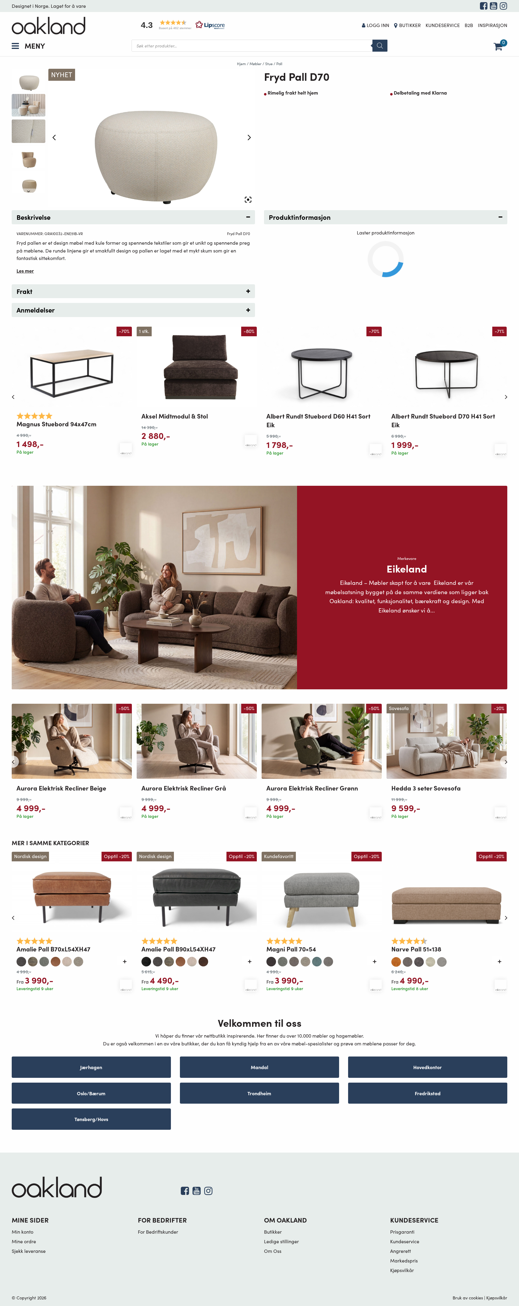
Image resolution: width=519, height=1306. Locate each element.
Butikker (410, 25)
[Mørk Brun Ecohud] (203, 960)
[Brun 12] (33, 960)
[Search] (379, 46)
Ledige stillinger (281, 1241)
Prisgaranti (402, 1232)
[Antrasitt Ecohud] (21, 960)
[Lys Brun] (294, 960)
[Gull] (396, 960)
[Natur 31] (78, 960)
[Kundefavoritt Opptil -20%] (322, 891)
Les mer (25, 270)
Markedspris (404, 1260)
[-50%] (72, 740)
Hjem (241, 63)
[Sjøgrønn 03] (317, 960)
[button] (181, 25)
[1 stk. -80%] (197, 366)
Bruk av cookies (468, 1298)
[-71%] (447, 366)
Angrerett (400, 1251)
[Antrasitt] (146, 960)
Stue (269, 63)
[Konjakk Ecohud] (55, 960)
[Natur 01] (430, 960)
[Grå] (44, 960)
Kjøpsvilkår (402, 1270)
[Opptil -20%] (447, 891)
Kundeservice (443, 25)
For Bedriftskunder (158, 1232)
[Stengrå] (328, 960)
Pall (279, 63)
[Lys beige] (67, 960)
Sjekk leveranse (29, 1251)
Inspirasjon (492, 25)
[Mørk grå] (419, 960)
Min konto (22, 1232)
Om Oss (272, 1251)
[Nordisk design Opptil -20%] (72, 891)
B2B (469, 25)
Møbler (256, 63)
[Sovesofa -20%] (447, 740)
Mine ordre (24, 1241)
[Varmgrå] (442, 960)
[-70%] (72, 366)
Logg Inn (378, 25)
